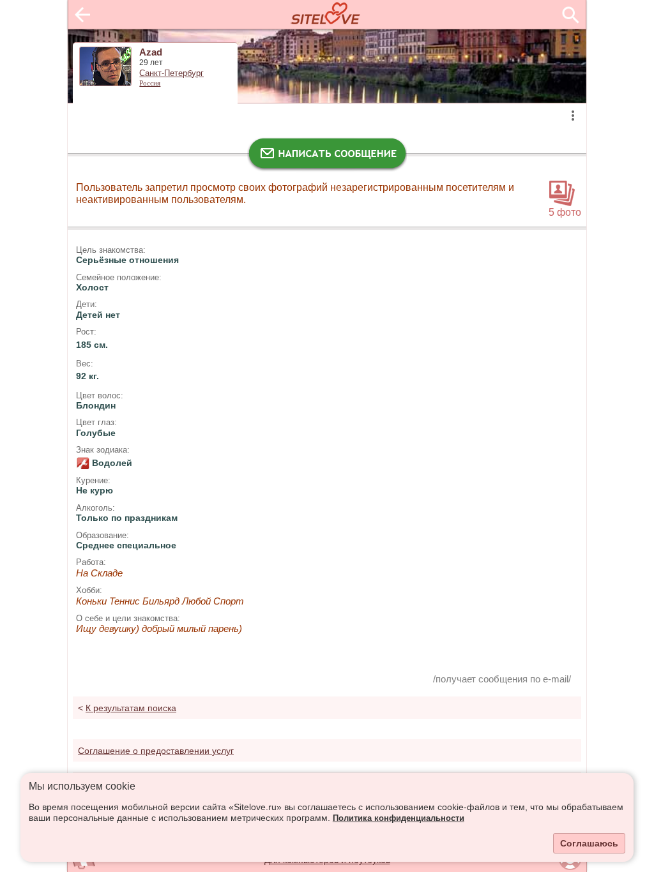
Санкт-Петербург (171, 73)
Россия (149, 83)
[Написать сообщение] (327, 156)
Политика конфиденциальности (398, 818)
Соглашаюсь (589, 843)
